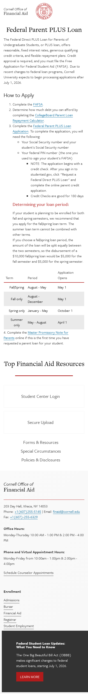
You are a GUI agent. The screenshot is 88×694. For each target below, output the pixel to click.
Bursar (8, 606)
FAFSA (38, 104)
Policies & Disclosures (40, 460)
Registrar (10, 619)
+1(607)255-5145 (28, 511)
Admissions (11, 599)
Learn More (29, 676)
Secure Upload (40, 422)
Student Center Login (40, 396)
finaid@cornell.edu (66, 511)
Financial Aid (19, 487)
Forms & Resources (40, 442)
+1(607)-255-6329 (24, 516)
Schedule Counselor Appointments (28, 572)
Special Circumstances (41, 451)
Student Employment (19, 625)
